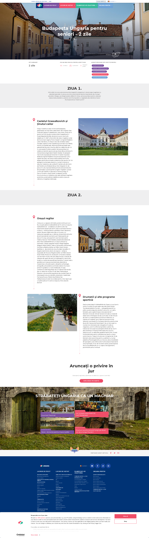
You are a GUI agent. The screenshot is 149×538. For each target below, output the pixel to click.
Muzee (57, 484)
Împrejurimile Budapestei (61, 492)
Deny (125, 521)
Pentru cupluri (96, 486)
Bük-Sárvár (58, 502)
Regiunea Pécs (59, 499)
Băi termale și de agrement (43, 476)
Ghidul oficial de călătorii (39, 1)
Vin (38, 497)
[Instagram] (108, 466)
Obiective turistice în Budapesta (62, 476)
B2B (50, 1)
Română (112, 1)
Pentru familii (96, 476)
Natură (57, 481)
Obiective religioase (41, 488)
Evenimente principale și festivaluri (44, 492)
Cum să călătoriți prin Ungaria (80, 481)
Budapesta (58, 491)
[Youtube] (92, 466)
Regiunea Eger (59, 504)
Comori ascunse (59, 482)
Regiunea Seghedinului (61, 507)
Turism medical (40, 477)
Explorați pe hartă (91, 381)
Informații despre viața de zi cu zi (81, 482)
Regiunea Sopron (59, 500)
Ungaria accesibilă (78, 489)
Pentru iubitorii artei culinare (99, 487)
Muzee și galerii (40, 485)
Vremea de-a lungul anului (80, 484)
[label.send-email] (117, 453)
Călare (38, 505)
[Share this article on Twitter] (113, 453)
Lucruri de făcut (50, 5)
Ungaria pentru (104, 5)
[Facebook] (97, 466)
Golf (38, 507)
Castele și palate (40, 483)
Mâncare (39, 496)
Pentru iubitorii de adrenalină (99, 484)
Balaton (57, 494)
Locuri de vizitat (66, 5)
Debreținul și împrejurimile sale (62, 495)
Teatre (38, 487)
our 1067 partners (40, 517)
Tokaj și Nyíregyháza (60, 497)
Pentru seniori (96, 479)
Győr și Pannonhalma (60, 505)
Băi (56, 479)
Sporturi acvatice (40, 501)
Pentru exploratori (97, 477)
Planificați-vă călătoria (86, 5)
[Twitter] (103, 466)
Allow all (125, 516)
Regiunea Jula (59, 508)
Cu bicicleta (39, 504)
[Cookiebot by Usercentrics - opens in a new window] (20, 535)
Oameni (76, 487)
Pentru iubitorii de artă (98, 481)
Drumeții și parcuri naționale (43, 502)
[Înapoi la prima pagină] (39, 5)
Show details (34, 535)
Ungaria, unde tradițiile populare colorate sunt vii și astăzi (45, 491)
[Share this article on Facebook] (110, 453)
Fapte (75, 486)
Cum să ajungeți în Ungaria (80, 479)
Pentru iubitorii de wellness (99, 482)
